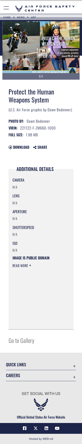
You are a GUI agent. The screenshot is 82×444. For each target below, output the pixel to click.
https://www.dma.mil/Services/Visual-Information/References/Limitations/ (37, 321)
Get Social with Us (41, 393)
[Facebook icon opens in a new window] (25, 428)
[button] (6, 8)
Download (20, 147)
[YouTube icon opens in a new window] (57, 428)
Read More (21, 265)
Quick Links (16, 365)
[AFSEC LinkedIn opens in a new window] (46, 428)
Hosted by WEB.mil (41, 438)
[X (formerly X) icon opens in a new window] (36, 428)
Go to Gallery (21, 340)
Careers (13, 375)
